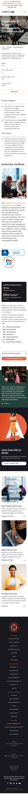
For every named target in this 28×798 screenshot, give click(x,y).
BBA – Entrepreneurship (9, 329)
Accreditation (14, 695)
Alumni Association (14, 734)
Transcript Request (14, 730)
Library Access (13, 684)
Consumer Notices (14, 712)
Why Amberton (14, 645)
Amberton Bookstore (13, 677)
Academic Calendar (14, 670)
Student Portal (13, 667)
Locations (14, 688)
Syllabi (3, 5)
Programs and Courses (8, 516)
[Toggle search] (20, 12)
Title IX (14, 705)
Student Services (14, 674)
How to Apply (14, 652)
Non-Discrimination (14, 709)
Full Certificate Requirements (14, 358)
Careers (14, 656)
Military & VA (14, 716)
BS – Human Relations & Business (12, 342)
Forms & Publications (14, 698)
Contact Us (5, 606)
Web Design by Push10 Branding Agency (15, 789)
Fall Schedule (15, 3)
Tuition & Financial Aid (14, 642)
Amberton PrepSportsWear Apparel (13, 727)
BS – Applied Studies (9, 339)
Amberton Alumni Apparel (13, 723)
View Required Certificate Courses (11, 353)
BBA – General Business (9, 332)
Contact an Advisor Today (11, 463)
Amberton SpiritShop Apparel (13, 681)
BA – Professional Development (12, 327)
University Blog (14, 659)
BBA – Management (8, 334)
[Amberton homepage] (8, 12)
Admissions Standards (14, 638)
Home (3, 47)
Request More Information (14, 649)
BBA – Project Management (10, 337)
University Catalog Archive (14, 702)
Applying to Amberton (8, 560)
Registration (7, 1)
